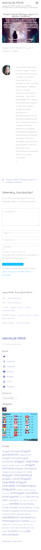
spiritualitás (22, 521)
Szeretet (13, 531)
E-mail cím (9, 240)
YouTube (9, 371)
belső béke (22, 497)
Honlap (7, 247)
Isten (5, 500)
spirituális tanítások (26, 524)
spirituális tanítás (13, 524)
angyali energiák (11, 451)
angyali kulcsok (11, 458)
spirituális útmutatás (18, 528)
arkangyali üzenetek (24, 493)
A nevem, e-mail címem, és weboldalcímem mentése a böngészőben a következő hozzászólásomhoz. (20, 255)
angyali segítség (26, 461)
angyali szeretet (8, 465)
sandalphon (11, 517)
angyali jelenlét (25, 455)
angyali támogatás (26, 469)
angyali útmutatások (17, 475)
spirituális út (6, 528)
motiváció (13, 500)
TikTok (9, 381)
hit (33, 497)
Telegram (10, 387)
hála (37, 497)
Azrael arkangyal (23, 323)
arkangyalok (10, 496)
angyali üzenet (11, 479)
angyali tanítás (20, 465)
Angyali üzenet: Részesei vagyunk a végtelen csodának (20, 15)
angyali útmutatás (24, 472)
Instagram (10, 366)
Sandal (5, 307)
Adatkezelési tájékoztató (12, 541)
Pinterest (10, 376)
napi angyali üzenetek (26, 500)
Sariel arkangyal (14, 298)
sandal (14, 504)
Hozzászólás (10, 211)
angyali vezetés (9, 472)
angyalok (9, 489)
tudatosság (22, 531)
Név (6, 233)
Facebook (10, 361)
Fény (28, 497)
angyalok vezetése (22, 490)
